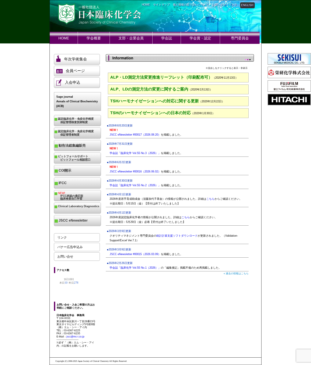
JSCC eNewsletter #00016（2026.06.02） (135, 171)
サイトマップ (161, 4)
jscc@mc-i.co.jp (75, 336)
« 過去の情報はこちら (236, 273)
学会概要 (94, 38)
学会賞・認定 (200, 38)
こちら (210, 198)
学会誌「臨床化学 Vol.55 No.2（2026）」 (135, 185)
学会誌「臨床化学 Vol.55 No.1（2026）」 (135, 267)
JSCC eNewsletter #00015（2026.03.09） (135, 254)
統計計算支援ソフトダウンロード (177, 235)
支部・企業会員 (131, 38)
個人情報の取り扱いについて (191, 4)
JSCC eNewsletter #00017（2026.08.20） (135, 134)
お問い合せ (219, 4)
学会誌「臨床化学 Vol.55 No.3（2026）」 (135, 153)
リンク (233, 4)
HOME (146, 4)
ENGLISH (247, 5)
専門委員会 (240, 38)
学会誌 (166, 38)
